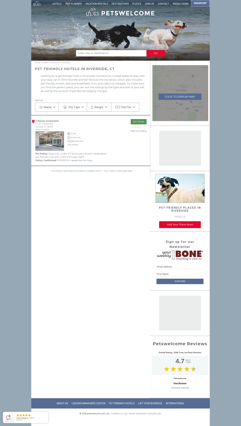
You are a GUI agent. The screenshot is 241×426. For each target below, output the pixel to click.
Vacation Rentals (96, 3)
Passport (200, 3)
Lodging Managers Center (88, 403)
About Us (62, 403)
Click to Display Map (180, 96)
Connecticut (54, 62)
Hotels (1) (179, 217)
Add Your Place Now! (180, 224)
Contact (163, 3)
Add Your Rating (139, 131)
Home (37, 62)
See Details (138, 121)
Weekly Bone (181, 3)
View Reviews (179, 383)
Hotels (57, 3)
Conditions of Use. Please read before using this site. (135, 413)
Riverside (66, 62)
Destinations (120, 3)
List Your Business (150, 403)
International (175, 403)
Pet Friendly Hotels (122, 403)
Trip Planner (73, 3)
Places (136, 3)
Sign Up (149, 3)
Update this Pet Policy (82, 160)
